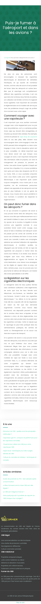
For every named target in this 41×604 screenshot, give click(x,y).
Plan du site (20, 603)
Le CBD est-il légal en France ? (13, 492)
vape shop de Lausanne (28, 137)
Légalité (8, 57)
